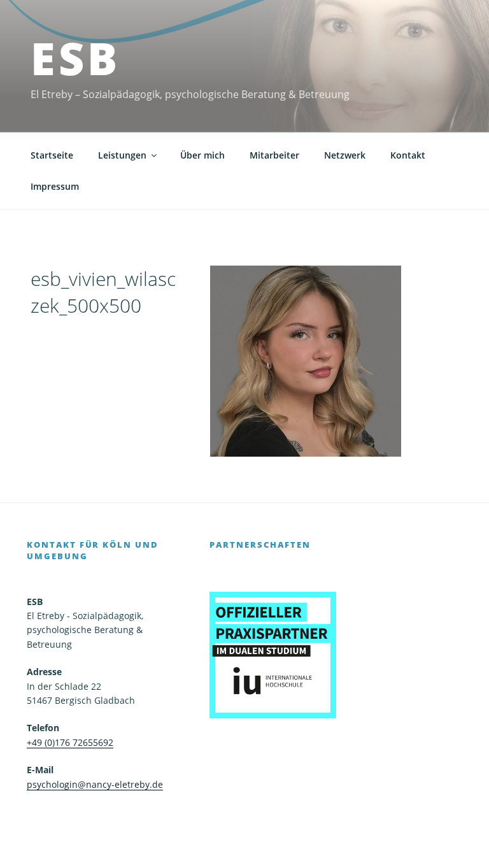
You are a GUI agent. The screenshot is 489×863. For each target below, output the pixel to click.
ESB (76, 58)
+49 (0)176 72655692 (70, 742)
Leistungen (122, 155)
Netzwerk (344, 155)
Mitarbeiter (274, 155)
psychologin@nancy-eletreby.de (95, 784)
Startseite (52, 155)
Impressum (55, 186)
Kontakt (407, 155)
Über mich (202, 155)
